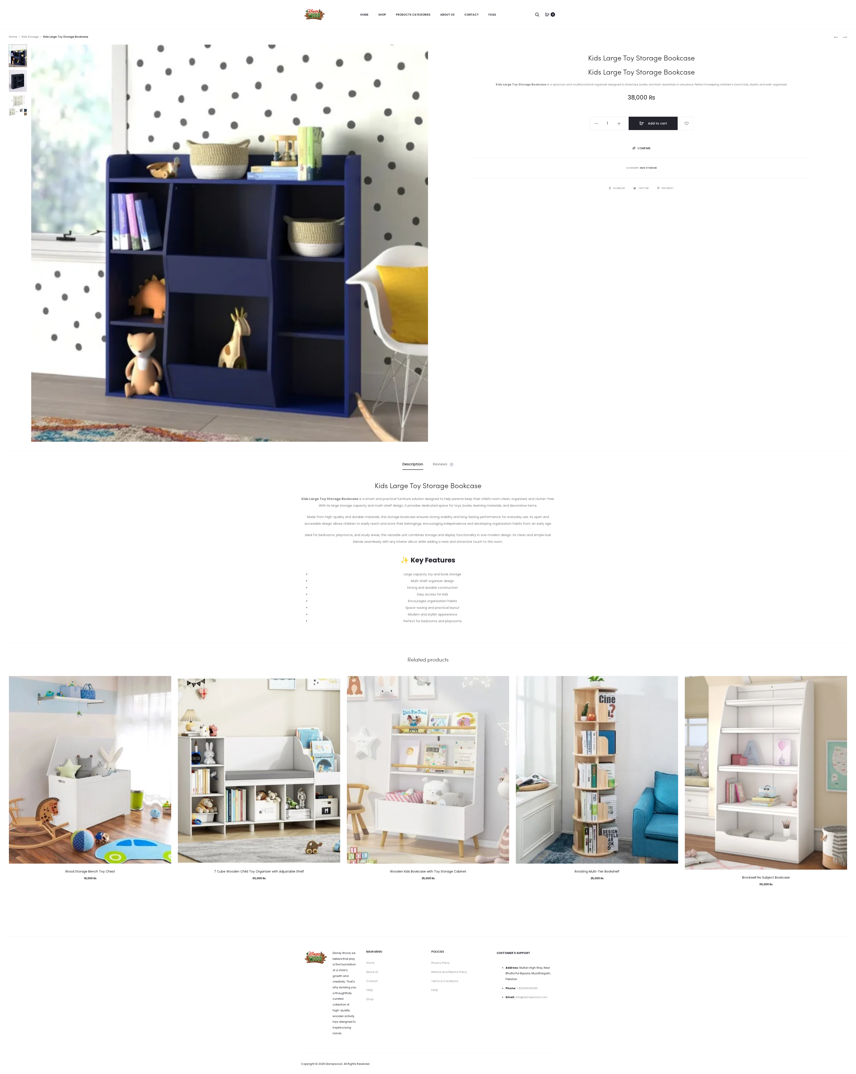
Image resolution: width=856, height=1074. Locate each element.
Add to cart (657, 123)
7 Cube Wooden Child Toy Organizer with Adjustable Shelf (259, 871)
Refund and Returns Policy (449, 972)
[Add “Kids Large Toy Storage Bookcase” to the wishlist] (686, 123)
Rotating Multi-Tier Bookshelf (597, 871)
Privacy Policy (440, 963)
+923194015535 (527, 988)
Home (364, 15)
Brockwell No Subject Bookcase (766, 877)
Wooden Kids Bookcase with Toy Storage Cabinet (428, 871)
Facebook (619, 188)
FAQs (492, 15)
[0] (547, 14)
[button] (596, 123)
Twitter (643, 188)
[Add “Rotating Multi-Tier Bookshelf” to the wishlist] (672, 681)
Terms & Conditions (444, 981)
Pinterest (668, 188)
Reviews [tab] (443, 464)
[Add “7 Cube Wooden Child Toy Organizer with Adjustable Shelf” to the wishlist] (334, 681)
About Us (447, 15)
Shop (382, 15)
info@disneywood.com (531, 997)
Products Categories (413, 15)
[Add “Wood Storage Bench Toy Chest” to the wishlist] (165, 681)
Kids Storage (30, 37)
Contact (471, 15)
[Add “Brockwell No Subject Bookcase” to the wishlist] (841, 681)
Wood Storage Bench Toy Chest (90, 871)
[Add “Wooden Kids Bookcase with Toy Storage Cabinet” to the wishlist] (503, 681)
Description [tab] (412, 464)
